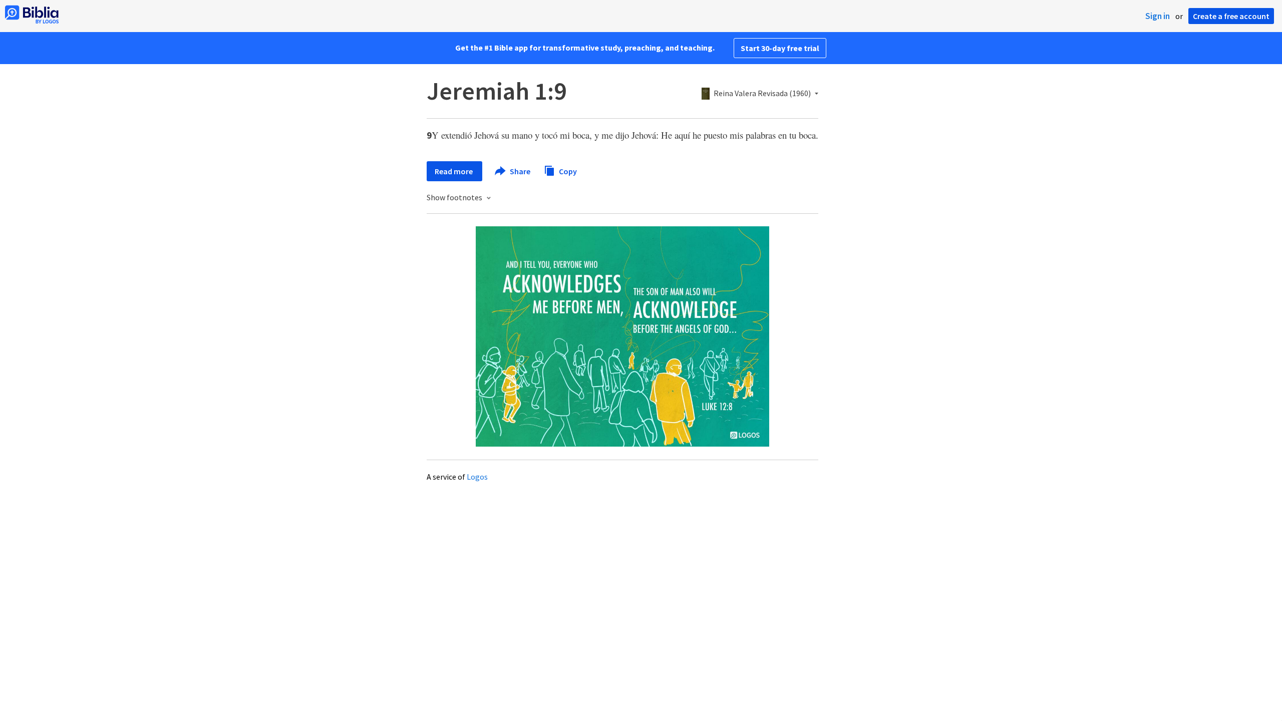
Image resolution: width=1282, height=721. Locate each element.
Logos (477, 477)
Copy (567, 170)
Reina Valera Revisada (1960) (762, 93)
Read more (454, 171)
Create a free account (1231, 16)
